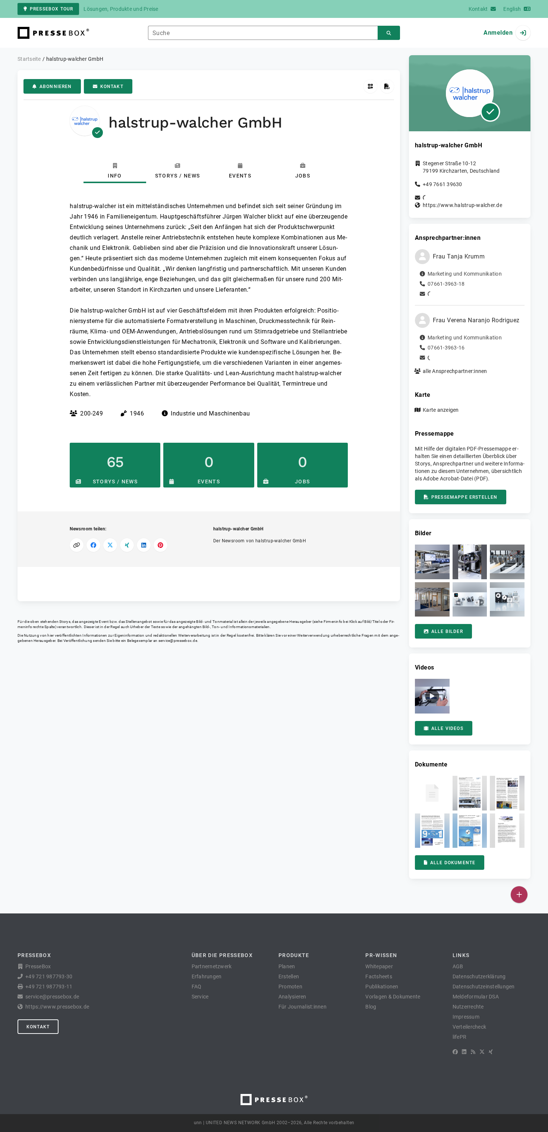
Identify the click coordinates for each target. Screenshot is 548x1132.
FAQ (197, 987)
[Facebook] (455, 1052)
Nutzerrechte (468, 1007)
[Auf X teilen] (110, 545)
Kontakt (111, 86)
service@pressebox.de (177, 641)
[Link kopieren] (77, 545)
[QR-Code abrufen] (370, 86)
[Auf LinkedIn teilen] (144, 545)
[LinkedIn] (464, 1052)
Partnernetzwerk (212, 966)
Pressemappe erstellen (464, 497)
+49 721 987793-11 (48, 987)
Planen (286, 966)
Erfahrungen (207, 976)
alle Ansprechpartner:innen (455, 371)
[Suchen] (389, 33)
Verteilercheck (469, 1027)
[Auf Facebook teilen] (93, 545)
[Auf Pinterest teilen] (160, 545)
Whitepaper (379, 966)
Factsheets (378, 976)
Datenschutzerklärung (479, 976)
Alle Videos (447, 728)
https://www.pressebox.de (57, 1007)
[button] (432, 562)
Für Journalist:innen (302, 1007)
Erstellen (288, 976)
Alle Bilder (447, 631)
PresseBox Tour (51, 9)
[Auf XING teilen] (127, 545)
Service (200, 997)
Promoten (290, 987)
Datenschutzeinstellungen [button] (484, 987)
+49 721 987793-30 (48, 976)
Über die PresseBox (222, 955)
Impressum (466, 1017)
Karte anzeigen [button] (441, 410)
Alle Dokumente (452, 862)
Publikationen (381, 987)
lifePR (460, 1037)
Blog (370, 1007)
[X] (482, 1052)
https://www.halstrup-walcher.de (462, 205)
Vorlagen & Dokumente (392, 997)
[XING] (491, 1052)
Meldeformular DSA (476, 997)
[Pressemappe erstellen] (387, 86)
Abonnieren (56, 86)
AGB (458, 966)
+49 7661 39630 (442, 184)
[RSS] (473, 1052)
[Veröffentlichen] (519, 894)
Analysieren (292, 997)
